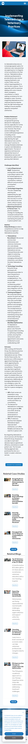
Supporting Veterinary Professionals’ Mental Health (16, 593)
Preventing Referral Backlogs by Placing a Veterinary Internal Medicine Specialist (17, 499)
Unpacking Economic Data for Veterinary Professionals (17, 632)
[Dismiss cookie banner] (23, 713)
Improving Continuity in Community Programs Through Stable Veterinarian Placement (18, 517)
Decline (14, 737)
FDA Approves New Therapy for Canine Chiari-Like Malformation (18, 665)
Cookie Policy (7, 730)
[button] (25, 3)
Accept (14, 733)
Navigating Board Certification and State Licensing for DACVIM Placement (18, 482)
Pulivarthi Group (9, 227)
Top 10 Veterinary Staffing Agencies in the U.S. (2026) (17, 560)
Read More (15, 489)
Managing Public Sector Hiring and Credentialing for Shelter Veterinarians (17, 535)
